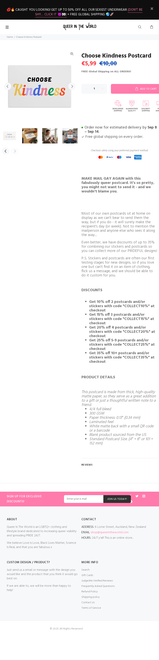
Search (85, 570)
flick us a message (95, 271)
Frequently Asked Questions (98, 586)
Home (10, 37)
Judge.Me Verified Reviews (97, 581)
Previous (7, 86)
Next (72, 86)
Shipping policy (90, 597)
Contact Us (88, 602)
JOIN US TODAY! (117, 499)
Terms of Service (91, 608)
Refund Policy (89, 591)
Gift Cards (87, 575)
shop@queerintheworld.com (110, 532)
